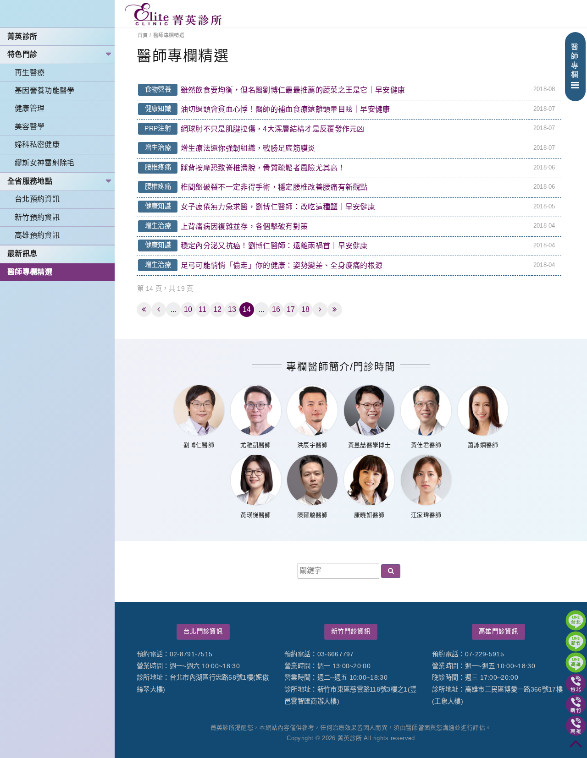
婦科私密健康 (37, 144)
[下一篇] (320, 309)
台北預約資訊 (37, 199)
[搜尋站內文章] (390, 571)
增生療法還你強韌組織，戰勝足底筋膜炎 (248, 148)
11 (203, 309)
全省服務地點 (29, 181)
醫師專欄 (574, 60)
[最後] (334, 309)
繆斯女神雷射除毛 (45, 163)
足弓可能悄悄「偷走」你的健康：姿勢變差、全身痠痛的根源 (282, 265)
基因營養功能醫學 (45, 90)
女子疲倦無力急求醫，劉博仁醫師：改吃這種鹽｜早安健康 (278, 207)
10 (188, 309)
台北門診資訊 (203, 631)
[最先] (144, 309)
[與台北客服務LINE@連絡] (575, 620)
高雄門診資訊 (498, 631)
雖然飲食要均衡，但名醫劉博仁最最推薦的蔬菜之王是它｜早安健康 (293, 90)
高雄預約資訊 (37, 235)
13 (232, 309)
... (174, 309)
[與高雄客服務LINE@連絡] (575, 662)
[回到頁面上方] (575, 746)
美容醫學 (29, 127)
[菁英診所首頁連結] (174, 13)
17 (291, 309)
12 (217, 309)
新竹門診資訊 (351, 631)
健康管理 (29, 108)
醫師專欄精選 (29, 272)
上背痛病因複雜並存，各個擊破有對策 (244, 226)
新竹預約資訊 (37, 217)
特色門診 (22, 54)
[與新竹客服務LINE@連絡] (575, 641)
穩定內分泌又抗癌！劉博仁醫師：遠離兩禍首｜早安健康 (274, 246)
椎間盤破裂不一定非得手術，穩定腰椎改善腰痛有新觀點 (274, 187)
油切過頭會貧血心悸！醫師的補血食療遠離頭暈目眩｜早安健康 (285, 109)
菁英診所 (22, 36)
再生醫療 (29, 72)
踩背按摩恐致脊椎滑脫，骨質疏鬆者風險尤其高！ (263, 168)
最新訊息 (22, 253)
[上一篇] (158, 309)
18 (305, 309)
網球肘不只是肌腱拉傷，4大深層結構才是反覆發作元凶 (273, 129)
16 (276, 309)
